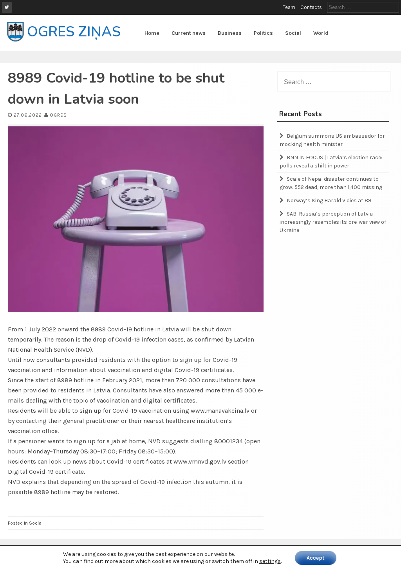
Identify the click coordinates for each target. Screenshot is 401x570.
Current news (189, 33)
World (321, 33)
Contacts (311, 7)
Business (230, 33)
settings (270, 561)
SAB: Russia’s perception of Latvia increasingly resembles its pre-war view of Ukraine (333, 222)
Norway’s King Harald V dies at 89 (329, 200)
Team (289, 7)
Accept (316, 557)
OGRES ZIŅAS (74, 31)
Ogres (58, 115)
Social (293, 33)
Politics (263, 33)
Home (152, 33)
